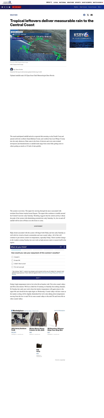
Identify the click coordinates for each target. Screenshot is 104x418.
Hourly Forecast (92, 7)
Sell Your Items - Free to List (31, 310)
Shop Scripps (87, 2)
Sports (78, 2)
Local (56, 2)
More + (100, 7)
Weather (70, 2)
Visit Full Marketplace (59, 310)
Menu (48, 2)
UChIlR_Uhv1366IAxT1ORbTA (10, 7)
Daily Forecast (83, 7)
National (62, 2)
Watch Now (97, 2)
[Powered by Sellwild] (62, 360)
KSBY (7, 7)
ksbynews (3, 7)
